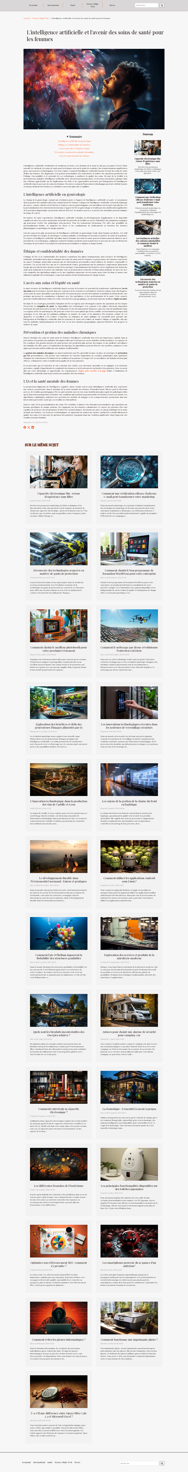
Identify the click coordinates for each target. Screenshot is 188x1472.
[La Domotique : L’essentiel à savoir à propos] (129, 1087)
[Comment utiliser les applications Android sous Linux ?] (129, 856)
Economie (33, 5)
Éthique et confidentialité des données (74, 145)
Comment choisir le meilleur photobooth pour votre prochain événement (59, 648)
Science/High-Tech (92, 5)
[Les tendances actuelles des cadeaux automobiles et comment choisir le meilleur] (147, 227)
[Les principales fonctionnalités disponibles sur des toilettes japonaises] (129, 1164)
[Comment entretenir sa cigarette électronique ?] (58, 1087)
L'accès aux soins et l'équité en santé (74, 148)
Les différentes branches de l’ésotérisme (59, 1185)
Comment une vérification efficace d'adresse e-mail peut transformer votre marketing (148, 201)
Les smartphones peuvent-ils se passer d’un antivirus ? (129, 1264)
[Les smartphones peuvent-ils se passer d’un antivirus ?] (129, 1241)
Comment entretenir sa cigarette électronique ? (58, 1110)
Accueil (26, 18)
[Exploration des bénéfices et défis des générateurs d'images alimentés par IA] (58, 702)
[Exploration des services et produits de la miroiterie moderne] (129, 933)
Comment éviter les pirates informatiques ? (59, 1339)
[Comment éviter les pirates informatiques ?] (58, 1318)
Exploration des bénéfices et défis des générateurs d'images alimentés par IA (59, 725)
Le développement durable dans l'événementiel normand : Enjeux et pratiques (59, 879)
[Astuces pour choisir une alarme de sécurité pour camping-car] (129, 1010)
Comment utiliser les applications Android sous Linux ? (129, 879)
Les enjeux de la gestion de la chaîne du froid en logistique (129, 802)
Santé (72, 5)
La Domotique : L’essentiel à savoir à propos (129, 1109)
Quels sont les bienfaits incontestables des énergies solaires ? (58, 1033)
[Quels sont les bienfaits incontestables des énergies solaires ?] (58, 1010)
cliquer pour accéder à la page (92, 371)
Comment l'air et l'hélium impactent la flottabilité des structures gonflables (58, 956)
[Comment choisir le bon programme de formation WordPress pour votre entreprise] (129, 549)
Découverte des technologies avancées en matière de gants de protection (147, 283)
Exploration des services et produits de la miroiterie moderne (129, 956)
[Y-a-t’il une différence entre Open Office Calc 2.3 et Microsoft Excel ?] (58, 1391)
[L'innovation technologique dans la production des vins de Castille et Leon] (58, 779)
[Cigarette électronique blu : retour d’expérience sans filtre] (147, 147)
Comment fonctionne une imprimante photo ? (129, 1339)
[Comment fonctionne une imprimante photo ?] (129, 1318)
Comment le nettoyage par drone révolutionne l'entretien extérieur (129, 648)
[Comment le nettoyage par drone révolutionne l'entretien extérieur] (129, 625)
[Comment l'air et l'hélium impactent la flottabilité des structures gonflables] (58, 933)
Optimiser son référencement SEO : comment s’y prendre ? (59, 1264)
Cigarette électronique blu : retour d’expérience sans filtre (148, 161)
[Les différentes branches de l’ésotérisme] (58, 1164)
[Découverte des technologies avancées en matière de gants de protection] (147, 268)
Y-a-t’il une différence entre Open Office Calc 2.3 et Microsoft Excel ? (59, 1414)
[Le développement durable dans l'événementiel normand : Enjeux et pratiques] (58, 856)
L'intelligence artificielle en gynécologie (74, 141)
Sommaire (75, 136)
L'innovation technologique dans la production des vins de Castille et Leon (58, 802)
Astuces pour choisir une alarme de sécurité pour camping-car (129, 1033)
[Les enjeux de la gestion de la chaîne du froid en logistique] (129, 779)
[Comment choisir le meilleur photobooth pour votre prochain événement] (58, 625)
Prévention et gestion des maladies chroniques (74, 152)
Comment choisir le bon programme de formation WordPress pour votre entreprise (129, 571)
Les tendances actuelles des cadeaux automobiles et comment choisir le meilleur (148, 242)
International (53, 5)
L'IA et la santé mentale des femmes (74, 156)
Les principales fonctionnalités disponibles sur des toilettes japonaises (129, 1187)
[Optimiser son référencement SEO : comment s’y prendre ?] (58, 1241)
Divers (112, 5)
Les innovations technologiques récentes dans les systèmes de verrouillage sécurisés (129, 725)
